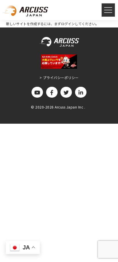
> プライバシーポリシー (59, 77)
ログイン (68, 23)
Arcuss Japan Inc (69, 107)
